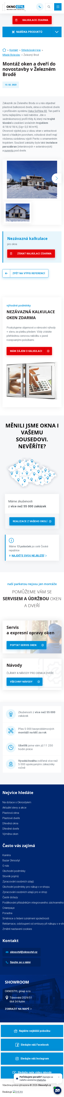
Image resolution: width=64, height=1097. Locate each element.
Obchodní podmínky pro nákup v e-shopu (26, 886)
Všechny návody (21, 681)
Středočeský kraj (31, 50)
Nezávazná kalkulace (27, 238)
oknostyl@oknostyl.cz (23, 952)
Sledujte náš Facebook (35, 1044)
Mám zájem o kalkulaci (26, 351)
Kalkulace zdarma (35, 20)
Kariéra (6, 855)
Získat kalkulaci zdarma (34, 253)
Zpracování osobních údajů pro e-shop (24, 892)
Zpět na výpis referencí (28, 273)
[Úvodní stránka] (4, 50)
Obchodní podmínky (13, 871)
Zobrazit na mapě (17, 1008)
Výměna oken (10, 834)
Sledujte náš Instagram (35, 1058)
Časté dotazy (10, 897)
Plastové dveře (11, 818)
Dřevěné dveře (10, 828)
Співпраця (8, 907)
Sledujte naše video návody (35, 1072)
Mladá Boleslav (11, 54)
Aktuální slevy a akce (14, 807)
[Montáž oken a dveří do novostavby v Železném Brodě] (32, 179)
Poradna (7, 913)
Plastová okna (10, 812)
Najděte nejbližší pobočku (34, 1030)
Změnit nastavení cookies (17, 929)
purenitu (9, 150)
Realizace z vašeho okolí (30, 521)
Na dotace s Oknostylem (16, 802)
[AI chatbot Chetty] (57, 1090)
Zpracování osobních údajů (18, 881)
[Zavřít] (59, 1077)
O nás (5, 865)
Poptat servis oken (23, 645)
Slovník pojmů (10, 876)
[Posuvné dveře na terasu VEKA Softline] (17, 212)
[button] (57, 178)
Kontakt (13, 50)
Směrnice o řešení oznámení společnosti (25, 918)
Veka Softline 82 (37, 111)
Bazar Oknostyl (11, 860)
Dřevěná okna (10, 823)
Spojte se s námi (20, 962)
